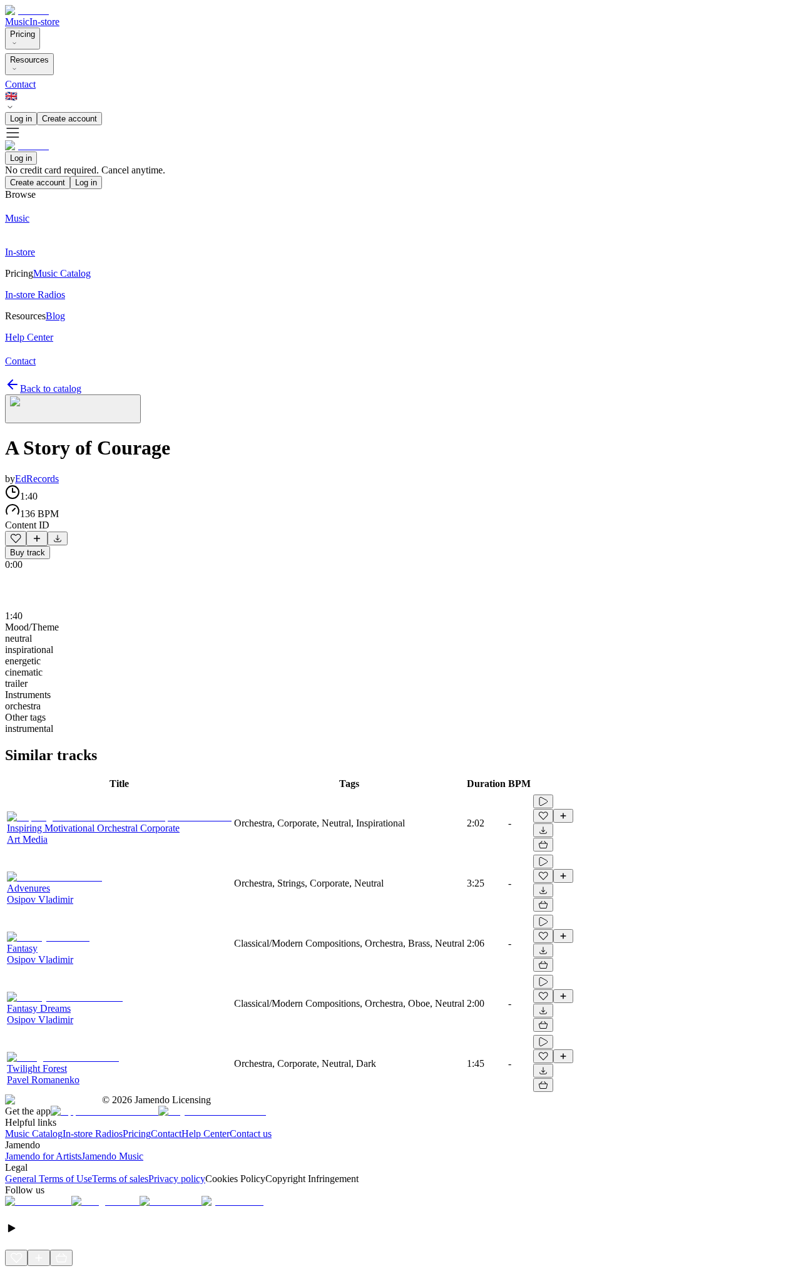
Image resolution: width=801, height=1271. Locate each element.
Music (17, 21)
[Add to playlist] (37, 538)
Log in (21, 118)
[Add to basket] (543, 845)
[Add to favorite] (15, 538)
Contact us (251, 1133)
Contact (20, 84)
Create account (69, 118)
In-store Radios (93, 1133)
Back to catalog (50, 388)
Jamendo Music (112, 1156)
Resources (29, 59)
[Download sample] (58, 538)
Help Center (205, 1133)
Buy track (27, 552)
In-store (44, 21)
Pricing (22, 34)
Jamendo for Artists (43, 1156)
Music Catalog (34, 1133)
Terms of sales (120, 1178)
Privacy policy (176, 1178)
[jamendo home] (27, 10)
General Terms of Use (48, 1178)
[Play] (73, 408)
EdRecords (37, 478)
